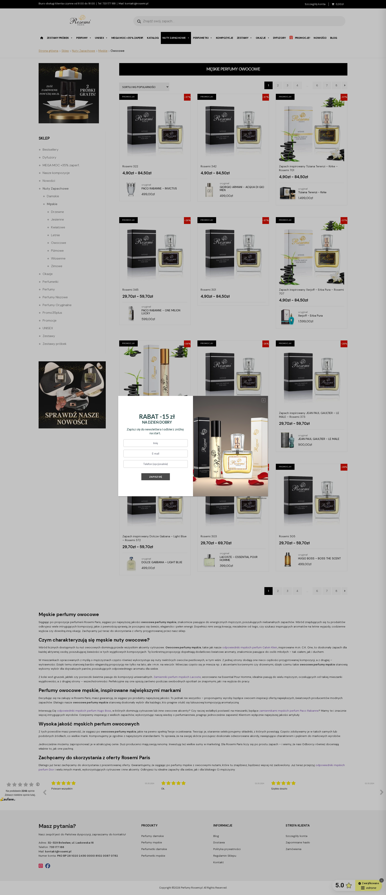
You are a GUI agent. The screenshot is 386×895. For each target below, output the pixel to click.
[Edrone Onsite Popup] (193, 447)
